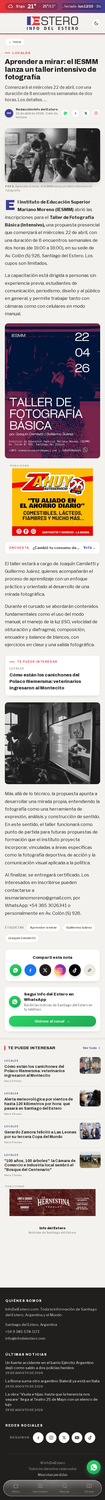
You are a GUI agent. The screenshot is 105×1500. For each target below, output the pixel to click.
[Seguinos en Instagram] (51, 1437)
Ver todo (90, 1048)
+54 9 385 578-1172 (22, 1331)
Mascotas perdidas (52, 1475)
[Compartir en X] (86, 113)
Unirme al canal (52, 1021)
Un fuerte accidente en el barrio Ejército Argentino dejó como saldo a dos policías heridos (49, 1365)
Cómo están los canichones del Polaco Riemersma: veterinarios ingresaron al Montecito (45, 681)
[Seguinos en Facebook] (38, 1437)
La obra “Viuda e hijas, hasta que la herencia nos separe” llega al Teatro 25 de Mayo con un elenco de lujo (51, 1399)
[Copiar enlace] (90, 970)
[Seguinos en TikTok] (90, 1437)
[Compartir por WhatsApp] (65, 113)
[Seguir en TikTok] (75, 970)
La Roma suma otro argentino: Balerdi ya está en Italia (52, 1381)
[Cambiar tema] (96, 23)
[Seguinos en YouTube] (77, 1437)
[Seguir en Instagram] (96, 113)
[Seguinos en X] (64, 1437)
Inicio (14, 41)
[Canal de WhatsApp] (94, 1467)
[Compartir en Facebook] (75, 113)
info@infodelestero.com (25, 1338)
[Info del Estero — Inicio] (52, 23)
